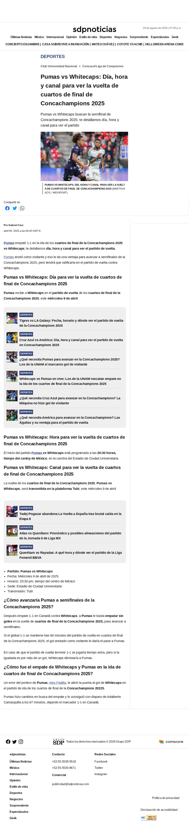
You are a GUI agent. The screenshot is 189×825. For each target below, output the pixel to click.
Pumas (9, 257)
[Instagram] (21, 741)
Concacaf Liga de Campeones (102, 66)
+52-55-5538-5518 (64, 761)
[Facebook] (7, 208)
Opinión (71, 37)
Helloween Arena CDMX (164, 44)
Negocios (120, 37)
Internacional (55, 37)
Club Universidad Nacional (59, 66)
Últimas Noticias (21, 37)
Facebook (100, 761)
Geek (175, 37)
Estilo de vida (88, 37)
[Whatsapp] (22, 208)
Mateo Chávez (103, 44)
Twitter (98, 767)
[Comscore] (171, 741)
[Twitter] (14, 208)
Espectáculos (160, 37)
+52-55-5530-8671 (64, 767)
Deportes (106, 37)
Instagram (100, 774)
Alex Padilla (57, 683)
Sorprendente (139, 37)
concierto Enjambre (23, 44)
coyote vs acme (129, 44)
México (39, 37)
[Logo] (94, 29)
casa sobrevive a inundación (65, 44)
